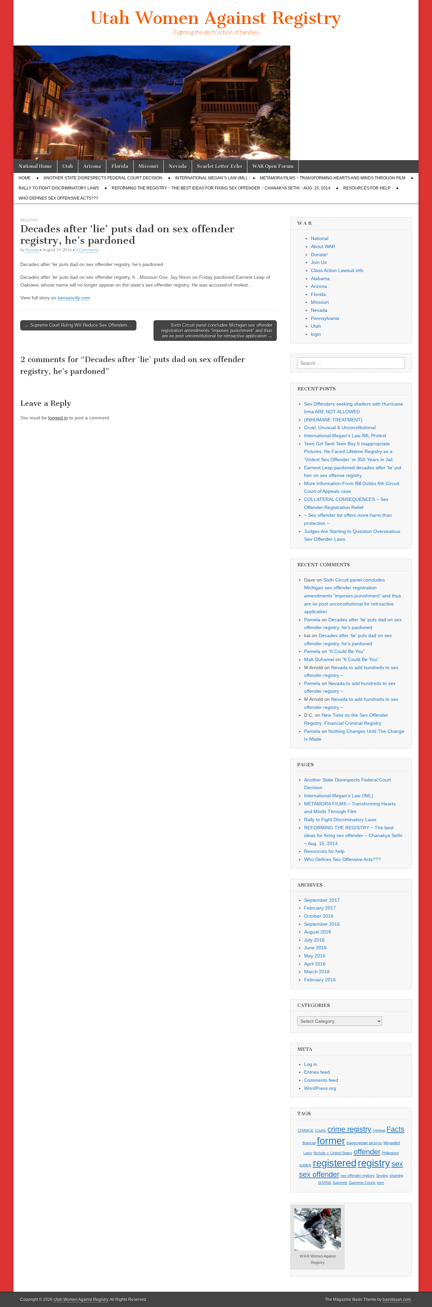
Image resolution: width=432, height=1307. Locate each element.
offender (367, 1152)
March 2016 (317, 971)
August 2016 (317, 931)
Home (25, 178)
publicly (305, 1165)
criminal (379, 1130)
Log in (310, 1064)
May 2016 (314, 955)
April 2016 (315, 964)
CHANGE (306, 1130)
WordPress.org (320, 1088)
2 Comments (87, 249)
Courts (320, 1130)
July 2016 (314, 940)
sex (397, 1164)
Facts (395, 1129)
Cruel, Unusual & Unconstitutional (340, 427)
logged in (58, 417)
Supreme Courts (362, 1183)
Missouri (148, 166)
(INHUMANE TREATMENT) (333, 419)
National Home (35, 166)
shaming (396, 1176)
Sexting (382, 1176)
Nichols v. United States (333, 1153)
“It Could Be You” (346, 651)
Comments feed (321, 1080)
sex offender (319, 1174)
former (331, 1140)
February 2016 (320, 979)
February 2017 (320, 908)
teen (380, 1183)
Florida (119, 166)
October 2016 (318, 916)
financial (309, 1143)
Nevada (178, 166)
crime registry (349, 1129)
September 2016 (322, 924)
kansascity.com (74, 297)
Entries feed (317, 1072)
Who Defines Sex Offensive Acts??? (58, 198)
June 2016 (315, 947)
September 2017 (322, 900)
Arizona (92, 166)
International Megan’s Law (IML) (211, 178)
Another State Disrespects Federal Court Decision (103, 178)
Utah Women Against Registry (216, 18)
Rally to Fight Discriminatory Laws (59, 188)
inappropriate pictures (364, 1143)
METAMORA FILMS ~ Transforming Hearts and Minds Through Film (332, 178)
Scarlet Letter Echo (219, 166)
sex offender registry (358, 1176)
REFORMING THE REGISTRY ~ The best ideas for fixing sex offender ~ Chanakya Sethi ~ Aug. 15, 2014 (221, 188)
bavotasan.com (397, 1299)
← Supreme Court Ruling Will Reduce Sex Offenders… (78, 325)
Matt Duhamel (319, 659)
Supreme (339, 1183)
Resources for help (366, 188)
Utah (67, 166)
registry (374, 1162)
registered (334, 1162)
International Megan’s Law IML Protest (345, 435)
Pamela (31, 249)
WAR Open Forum (272, 166)
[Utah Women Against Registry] (216, 103)
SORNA (324, 1183)
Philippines (390, 1153)
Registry (29, 220)
